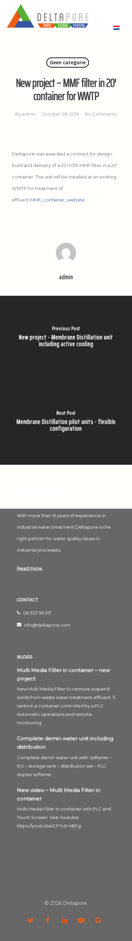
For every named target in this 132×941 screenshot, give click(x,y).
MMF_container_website (57, 199)
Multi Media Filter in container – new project (63, 674)
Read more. (30, 568)
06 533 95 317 (36, 613)
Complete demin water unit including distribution (65, 742)
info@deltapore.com (46, 625)
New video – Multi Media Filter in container (58, 794)
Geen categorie (68, 62)
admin (29, 114)
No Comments (101, 114)
